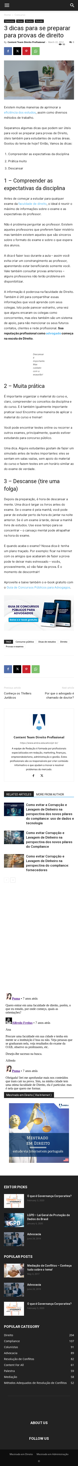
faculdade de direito (32, 204)
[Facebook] (8, 51)
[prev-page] (6, 880)
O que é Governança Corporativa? (49, 1196)
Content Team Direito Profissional (26, 42)
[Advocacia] (14, 1239)
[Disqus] (39, 938)
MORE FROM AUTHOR (50, 794)
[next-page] (12, 880)
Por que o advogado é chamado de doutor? (59, 695)
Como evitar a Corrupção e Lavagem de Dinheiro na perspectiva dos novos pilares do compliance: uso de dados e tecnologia (50, 814)
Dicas (20, 21)
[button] (6, 5)
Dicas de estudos (47, 641)
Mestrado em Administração (52, 1454)
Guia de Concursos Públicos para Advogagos (38, 587)
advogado (54, 333)
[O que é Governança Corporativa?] (14, 1201)
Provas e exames (14, 646)
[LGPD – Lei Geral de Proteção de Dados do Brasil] (14, 1220)
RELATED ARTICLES (18, 794)
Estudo (39, 21)
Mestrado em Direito (21, 1454)
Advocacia (34, 1234)
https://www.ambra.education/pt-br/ (39, 743)
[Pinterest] (26, 51)
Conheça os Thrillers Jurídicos (17, 695)
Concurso (20, 15)
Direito (29, 21)
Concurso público (25, 641)
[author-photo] (39, 731)
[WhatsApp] (36, 51)
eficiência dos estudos (20, 112)
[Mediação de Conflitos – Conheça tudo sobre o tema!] (14, 1271)
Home (7, 15)
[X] (17, 51)
